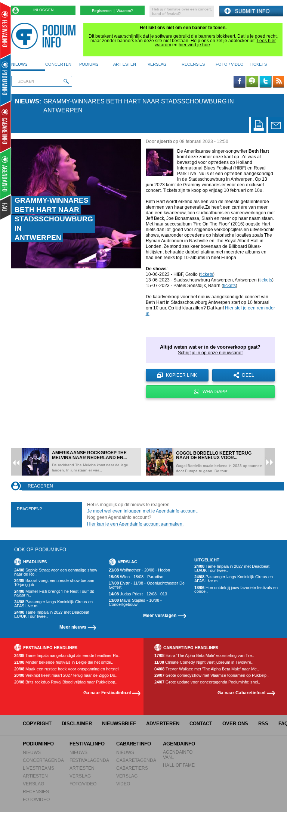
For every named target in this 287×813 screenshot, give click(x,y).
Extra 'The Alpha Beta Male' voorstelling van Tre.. (204, 656)
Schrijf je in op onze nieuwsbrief (210, 353)
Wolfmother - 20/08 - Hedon (139, 570)
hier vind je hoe (194, 45)
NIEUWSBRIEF (119, 723)
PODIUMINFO (38, 744)
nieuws (19, 64)
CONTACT (200, 723)
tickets (258, 64)
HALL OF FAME (179, 765)
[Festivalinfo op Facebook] (239, 82)
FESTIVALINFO (87, 744)
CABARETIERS (132, 768)
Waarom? (125, 11)
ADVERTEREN (162, 723)
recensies (193, 64)
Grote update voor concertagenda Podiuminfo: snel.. (207, 682)
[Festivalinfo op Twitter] (265, 82)
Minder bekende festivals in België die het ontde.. (63, 662)
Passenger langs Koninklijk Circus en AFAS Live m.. (53, 604)
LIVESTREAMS (38, 768)
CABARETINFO (133, 744)
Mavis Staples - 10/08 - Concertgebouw (135, 602)
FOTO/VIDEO (36, 799)
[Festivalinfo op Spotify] (252, 82)
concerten (58, 64)
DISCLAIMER (77, 723)
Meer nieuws (72, 626)
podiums (88, 64)
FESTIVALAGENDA (89, 760)
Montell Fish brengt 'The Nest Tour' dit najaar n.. (54, 593)
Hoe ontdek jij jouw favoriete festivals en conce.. (236, 590)
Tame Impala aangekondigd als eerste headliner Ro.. (67, 656)
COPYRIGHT (37, 723)
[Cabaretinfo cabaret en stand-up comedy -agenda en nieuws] (5, 126)
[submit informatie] (251, 11)
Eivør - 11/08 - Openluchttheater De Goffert (147, 585)
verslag (157, 64)
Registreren (102, 11)
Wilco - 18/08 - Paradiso (136, 577)
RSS (263, 723)
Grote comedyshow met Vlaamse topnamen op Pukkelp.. (211, 675)
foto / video (230, 64)
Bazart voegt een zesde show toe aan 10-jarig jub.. (54, 582)
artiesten (124, 64)
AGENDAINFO (179, 744)
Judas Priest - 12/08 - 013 (138, 594)
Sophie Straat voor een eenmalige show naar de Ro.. (55, 572)
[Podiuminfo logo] (45, 36)
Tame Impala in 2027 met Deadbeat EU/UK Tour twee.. (51, 614)
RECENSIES (36, 791)
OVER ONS (235, 723)
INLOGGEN (43, 10)
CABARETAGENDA (136, 760)
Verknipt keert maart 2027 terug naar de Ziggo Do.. (65, 675)
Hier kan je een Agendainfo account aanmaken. (135, 524)
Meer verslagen (159, 615)
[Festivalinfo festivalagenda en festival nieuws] (5, 30)
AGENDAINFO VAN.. (177, 755)
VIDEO (123, 783)
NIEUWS (32, 752)
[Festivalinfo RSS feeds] (278, 82)
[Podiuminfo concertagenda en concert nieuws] (6, 80)
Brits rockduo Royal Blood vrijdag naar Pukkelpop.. (65, 682)
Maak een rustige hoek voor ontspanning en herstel (66, 669)
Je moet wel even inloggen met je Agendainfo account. (142, 511)
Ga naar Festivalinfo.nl (107, 692)
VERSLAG (33, 783)
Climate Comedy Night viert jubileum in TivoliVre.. (203, 662)
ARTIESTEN (35, 775)
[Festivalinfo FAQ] (6, 207)
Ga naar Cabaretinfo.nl (241, 692)
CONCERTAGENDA (43, 760)
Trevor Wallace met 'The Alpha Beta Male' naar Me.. (206, 669)
